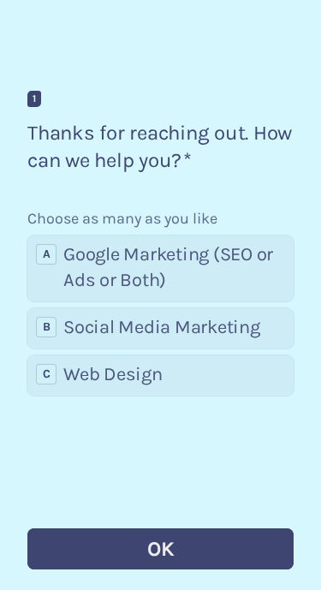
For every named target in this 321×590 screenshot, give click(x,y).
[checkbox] (160, 268)
